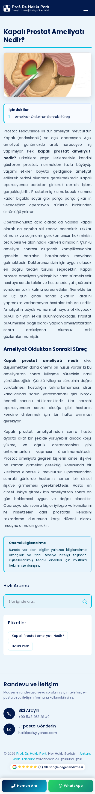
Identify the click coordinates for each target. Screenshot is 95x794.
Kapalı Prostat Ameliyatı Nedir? (38, 635)
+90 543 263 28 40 (34, 716)
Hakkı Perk (20, 646)
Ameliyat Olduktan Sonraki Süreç (42, 116)
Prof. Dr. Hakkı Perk (31, 753)
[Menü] (86, 8)
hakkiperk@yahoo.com (37, 732)
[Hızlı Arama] (84, 601)
